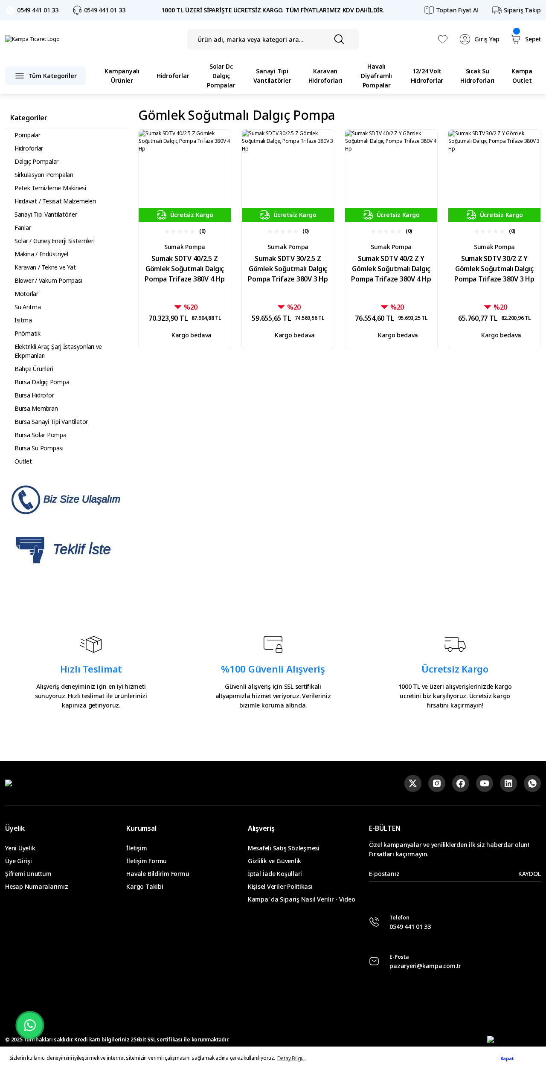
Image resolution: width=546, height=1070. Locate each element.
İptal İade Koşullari (275, 874)
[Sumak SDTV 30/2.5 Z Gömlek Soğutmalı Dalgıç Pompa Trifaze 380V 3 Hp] (288, 176)
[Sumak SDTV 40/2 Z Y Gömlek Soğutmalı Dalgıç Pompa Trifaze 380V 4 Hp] (391, 176)
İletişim (136, 848)
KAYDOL (529, 874)
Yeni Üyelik (20, 848)
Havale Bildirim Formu (157, 874)
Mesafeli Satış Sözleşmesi (283, 848)
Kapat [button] (507, 1058)
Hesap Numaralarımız (36, 886)
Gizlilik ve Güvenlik (274, 861)
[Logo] (32, 39)
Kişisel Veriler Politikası (280, 886)
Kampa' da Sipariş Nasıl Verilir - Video (301, 899)
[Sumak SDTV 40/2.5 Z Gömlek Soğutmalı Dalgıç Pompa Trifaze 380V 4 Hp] (185, 176)
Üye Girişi (18, 861)
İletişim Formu (146, 861)
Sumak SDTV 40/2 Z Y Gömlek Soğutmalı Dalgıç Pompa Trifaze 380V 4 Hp (391, 269)
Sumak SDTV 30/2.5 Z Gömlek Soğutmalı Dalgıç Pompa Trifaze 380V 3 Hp (288, 269)
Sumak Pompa (184, 247)
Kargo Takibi (144, 886)
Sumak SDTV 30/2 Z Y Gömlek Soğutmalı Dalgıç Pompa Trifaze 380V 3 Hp (494, 269)
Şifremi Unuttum (28, 874)
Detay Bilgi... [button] (291, 1058)
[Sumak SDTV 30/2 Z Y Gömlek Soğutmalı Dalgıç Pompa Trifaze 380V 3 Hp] (494, 176)
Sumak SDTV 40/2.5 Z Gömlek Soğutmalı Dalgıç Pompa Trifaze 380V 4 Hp (184, 269)
